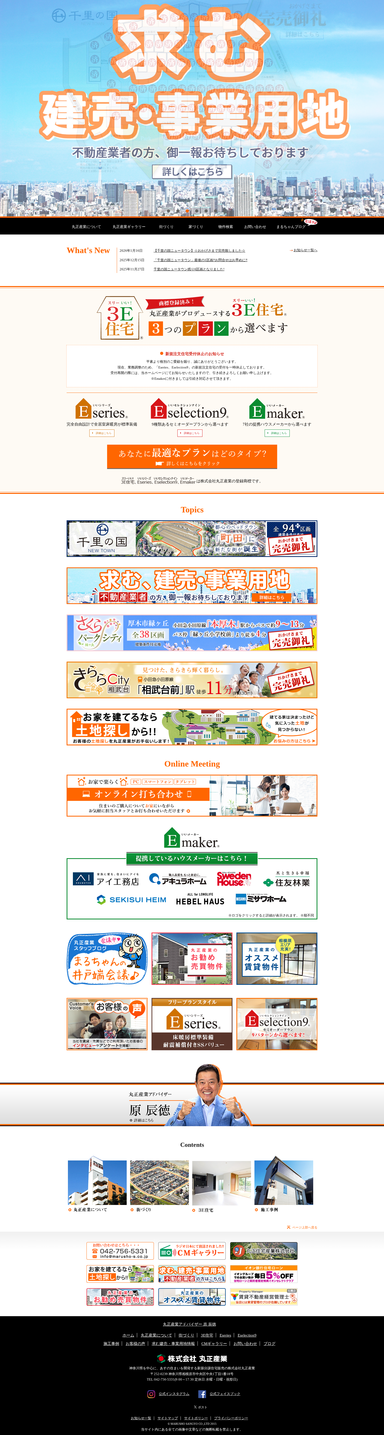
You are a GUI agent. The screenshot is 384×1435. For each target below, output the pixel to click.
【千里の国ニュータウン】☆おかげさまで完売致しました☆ (199, 251)
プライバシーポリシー (231, 1418)
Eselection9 (247, 1335)
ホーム (128, 1335)
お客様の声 (135, 1343)
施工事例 (111, 1343)
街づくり (166, 227)
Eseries (225, 1335)
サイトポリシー (196, 1418)
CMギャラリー (214, 1343)
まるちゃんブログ (291, 227)
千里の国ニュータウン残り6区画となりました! (189, 269)
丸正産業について (86, 227)
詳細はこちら (104, 433)
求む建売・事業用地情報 (173, 1343)
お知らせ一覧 (141, 1418)
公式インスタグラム (174, 1394)
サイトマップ (168, 1418)
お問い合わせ (255, 227)
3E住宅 (207, 1335)
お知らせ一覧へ (305, 250)
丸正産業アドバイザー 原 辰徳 (189, 1324)
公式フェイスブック (225, 1394)
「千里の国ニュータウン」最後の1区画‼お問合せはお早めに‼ (200, 260)
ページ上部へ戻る (304, 1227)
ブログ (269, 1343)
